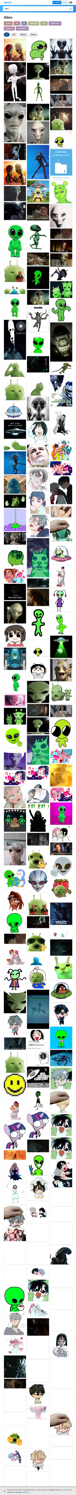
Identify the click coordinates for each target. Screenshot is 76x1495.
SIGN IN (65, 2)
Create (58, 2)
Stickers (23, 34)
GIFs (14, 34)
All (7, 34)
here (28, 1492)
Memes (33, 34)
